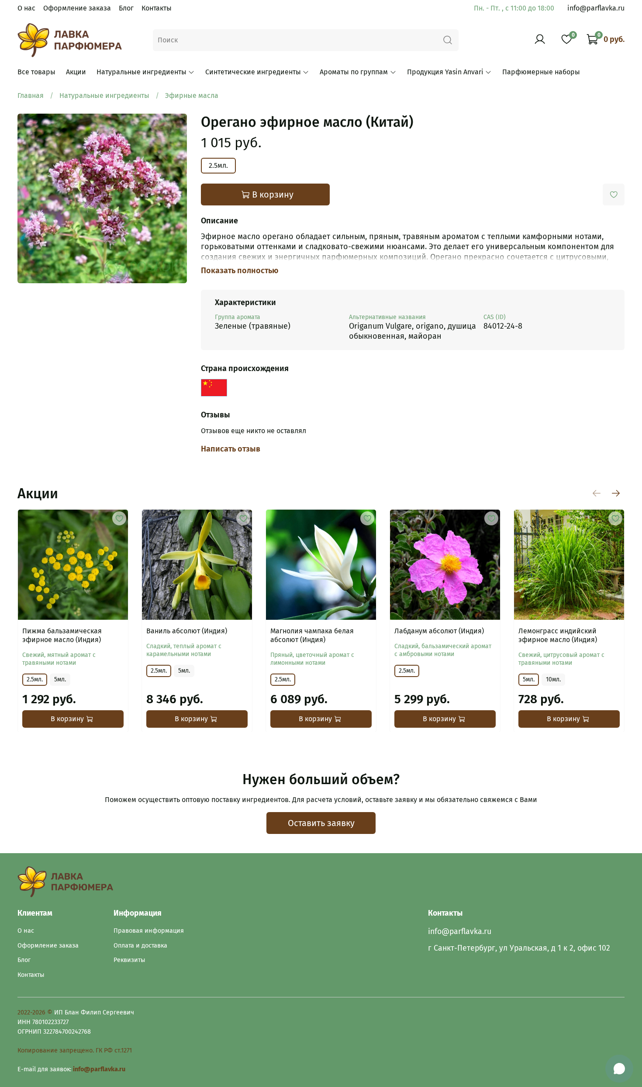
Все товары (36, 72)
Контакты (157, 8)
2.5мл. (218, 165)
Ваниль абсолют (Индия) (186, 631)
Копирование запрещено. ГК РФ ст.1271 (74, 1050)
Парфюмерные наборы (541, 72)
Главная (30, 95)
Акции (76, 72)
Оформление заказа (77, 8)
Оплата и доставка (140, 945)
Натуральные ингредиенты (141, 72)
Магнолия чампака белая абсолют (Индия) (312, 635)
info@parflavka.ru (596, 8)
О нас (26, 8)
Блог (126, 8)
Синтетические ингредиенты (253, 72)
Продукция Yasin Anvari (445, 72)
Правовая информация (149, 930)
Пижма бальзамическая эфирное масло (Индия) (62, 635)
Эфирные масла (191, 95)
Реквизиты (129, 960)
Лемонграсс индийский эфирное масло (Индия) (557, 635)
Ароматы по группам (354, 72)
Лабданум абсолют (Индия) (439, 631)
